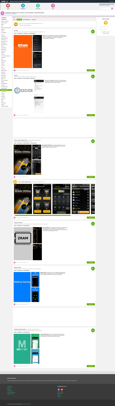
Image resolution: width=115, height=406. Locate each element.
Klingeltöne (9, 389)
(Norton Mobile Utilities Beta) (34, 140)
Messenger (3, 72)
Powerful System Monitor (20, 329)
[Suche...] (112, 8)
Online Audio (3, 73)
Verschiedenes (3, 32)
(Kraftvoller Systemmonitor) (32, 329)
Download (3, 52)
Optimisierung (25, 33)
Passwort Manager (4, 80)
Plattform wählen (106, 33)
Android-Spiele (9, 386)
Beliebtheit (19, 19)
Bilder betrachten (4, 44)
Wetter (2, 99)
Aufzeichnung (3, 39)
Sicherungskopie (4, 83)
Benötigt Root (32, 78)
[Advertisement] (6, 127)
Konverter (3, 64)
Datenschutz (3, 51)
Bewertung (34, 19)
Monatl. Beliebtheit (26, 19)
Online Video (3, 75)
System (15, 33)
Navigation (3, 29)
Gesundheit (3, 57)
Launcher (2, 65)
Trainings (2, 93)
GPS (2, 59)
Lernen (2, 67)
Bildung (2, 24)
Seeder (15, 75)
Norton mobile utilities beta (20, 140)
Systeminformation (32, 33)
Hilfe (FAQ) (59, 396)
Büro (2, 26)
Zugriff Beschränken (4, 106)
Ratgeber (2, 81)
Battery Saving (17, 267)
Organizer (3, 78)
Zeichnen (2, 104)
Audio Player (3, 36)
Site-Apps (3, 85)
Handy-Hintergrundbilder (11, 392)
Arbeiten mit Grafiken (5, 21)
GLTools (16, 30)
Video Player (3, 98)
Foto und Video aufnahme (5, 55)
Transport (2, 94)
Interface (2, 62)
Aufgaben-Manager (4, 38)
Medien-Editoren (4, 70)
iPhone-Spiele (9, 387)
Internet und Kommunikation (6, 27)
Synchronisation (4, 88)
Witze (2, 101)
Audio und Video (4, 22)
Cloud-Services (3, 47)
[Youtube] (62, 390)
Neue (14, 19)
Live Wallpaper (9, 390)
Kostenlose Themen (10, 393)
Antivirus (2, 34)
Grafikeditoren (3, 60)
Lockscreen (3, 68)
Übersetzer (3, 96)
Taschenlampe (3, 91)
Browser (2, 46)
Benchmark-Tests (4, 41)
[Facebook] (59, 390)
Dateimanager (3, 49)
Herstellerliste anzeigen (106, 31)
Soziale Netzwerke (4, 86)
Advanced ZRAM (18, 222)
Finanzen (2, 54)
